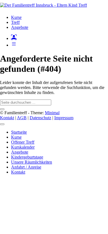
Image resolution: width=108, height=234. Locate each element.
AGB (22, 117)
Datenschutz (40, 117)
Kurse (16, 137)
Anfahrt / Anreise (26, 167)
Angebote (19, 152)
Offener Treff (22, 142)
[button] (14, 45)
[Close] (2, 124)
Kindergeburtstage (27, 157)
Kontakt (7, 117)
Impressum (63, 117)
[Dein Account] (14, 38)
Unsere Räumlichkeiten (31, 162)
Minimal (52, 112)
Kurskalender (23, 147)
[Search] (2, 109)
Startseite (19, 132)
